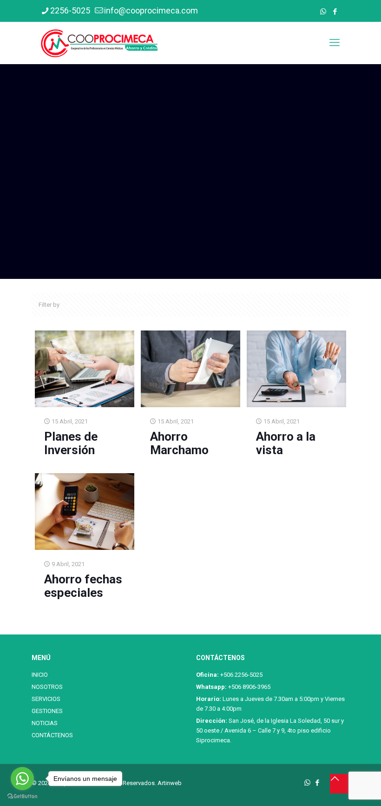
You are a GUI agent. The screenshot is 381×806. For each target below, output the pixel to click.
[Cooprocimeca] (99, 43)
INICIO (40, 674)
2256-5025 (70, 10)
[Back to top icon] (339, 783)
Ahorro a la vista (285, 443)
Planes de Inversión (71, 443)
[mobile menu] (334, 43)
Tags (131, 304)
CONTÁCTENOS (52, 735)
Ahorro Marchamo (179, 443)
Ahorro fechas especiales (83, 586)
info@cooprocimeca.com (151, 10)
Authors (170, 304)
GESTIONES (47, 710)
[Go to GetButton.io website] (22, 796)
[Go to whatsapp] (22, 778)
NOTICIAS (45, 723)
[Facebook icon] (334, 11)
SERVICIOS (46, 698)
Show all (331, 304)
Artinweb (170, 783)
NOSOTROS (47, 686)
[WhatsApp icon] (323, 11)
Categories (88, 304)
